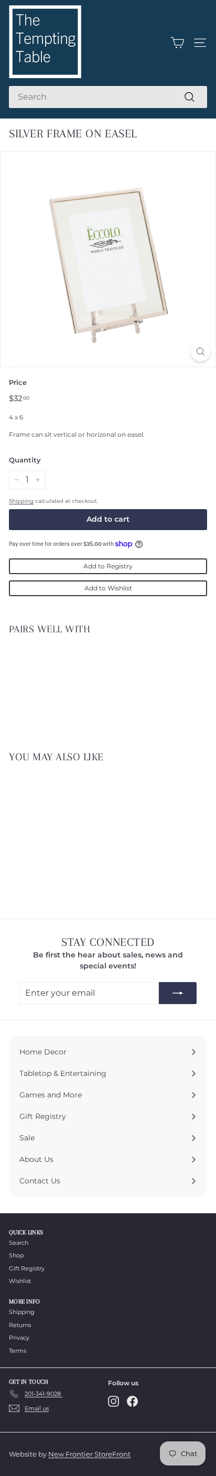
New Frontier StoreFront (89, 1454)
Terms (17, 1350)
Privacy (19, 1337)
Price (18, 382)
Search (18, 1242)
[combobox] (108, 97)
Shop (16, 1255)
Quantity (25, 460)
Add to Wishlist (108, 588)
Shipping (21, 501)
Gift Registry (27, 1268)
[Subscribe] (178, 993)
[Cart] (177, 42)
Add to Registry (108, 566)
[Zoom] (200, 351)
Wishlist (20, 1281)
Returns (20, 1325)
